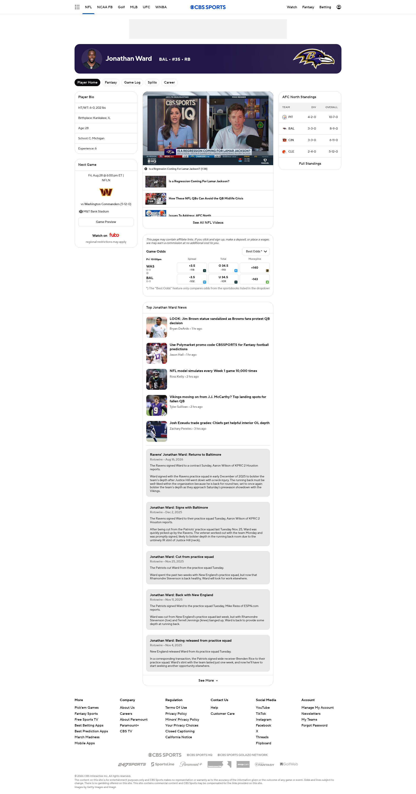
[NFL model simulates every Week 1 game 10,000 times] (156, 379)
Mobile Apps (85, 743)
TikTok (261, 714)
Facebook (263, 725)
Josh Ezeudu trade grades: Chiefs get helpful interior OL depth (220, 423)
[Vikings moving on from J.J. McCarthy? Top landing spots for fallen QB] (156, 405)
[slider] (208, 152)
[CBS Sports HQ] (199, 754)
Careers (126, 714)
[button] (77, 7)
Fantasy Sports (86, 714)
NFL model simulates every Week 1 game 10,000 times (213, 371)
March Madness (87, 737)
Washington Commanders (102, 204)
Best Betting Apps (89, 725)
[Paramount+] (191, 763)
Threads (262, 737)
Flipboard (263, 743)
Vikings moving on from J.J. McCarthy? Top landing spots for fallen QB (218, 399)
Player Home (87, 82)
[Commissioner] (219, 763)
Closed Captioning (180, 727)
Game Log (132, 82)
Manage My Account (317, 707)
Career (169, 82)
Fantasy (111, 82)
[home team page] (106, 192)
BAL (291, 129)
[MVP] (243, 763)
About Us (127, 707)
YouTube (263, 707)
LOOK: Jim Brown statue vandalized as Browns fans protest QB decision (220, 321)
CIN (291, 140)
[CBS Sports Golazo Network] (243, 754)
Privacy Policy (176, 714)
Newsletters (310, 714)
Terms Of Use (176, 707)
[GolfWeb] (289, 764)
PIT (290, 117)
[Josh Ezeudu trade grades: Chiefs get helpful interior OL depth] (156, 431)
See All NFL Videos (208, 222)
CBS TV (126, 731)
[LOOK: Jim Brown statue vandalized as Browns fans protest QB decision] (156, 327)
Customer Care (223, 714)
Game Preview (106, 222)
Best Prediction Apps (91, 731)
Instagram (263, 719)
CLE (291, 152)
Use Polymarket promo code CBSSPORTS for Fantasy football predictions (219, 347)
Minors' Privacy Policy (182, 719)
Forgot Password (314, 725)
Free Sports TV (86, 719)
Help (214, 707)
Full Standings (310, 163)
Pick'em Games (87, 707)
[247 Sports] (132, 763)
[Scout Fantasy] (265, 764)
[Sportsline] (162, 763)
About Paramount (134, 719)
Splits (152, 82)
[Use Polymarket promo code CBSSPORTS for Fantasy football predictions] (156, 353)
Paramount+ (129, 725)
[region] (208, 128)
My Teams (309, 719)
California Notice (178, 733)
